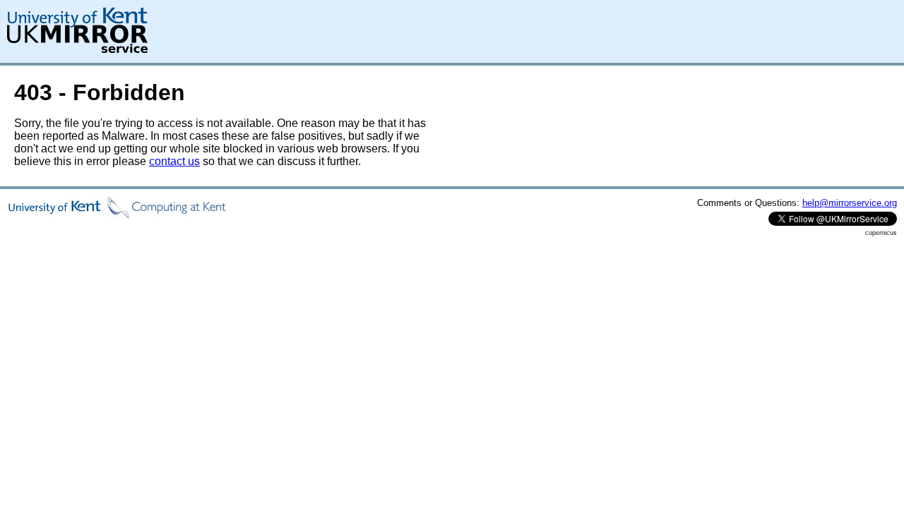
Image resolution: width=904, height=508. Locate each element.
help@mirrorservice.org (849, 203)
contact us (174, 161)
